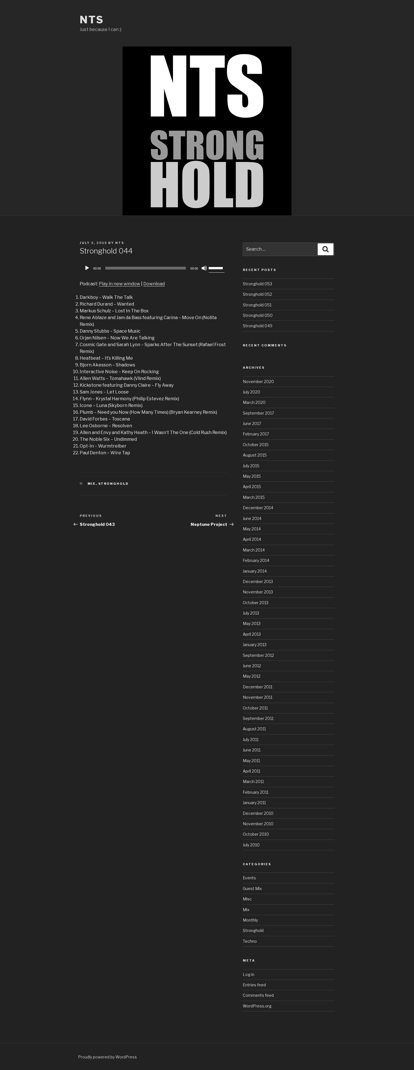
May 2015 (252, 476)
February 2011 (255, 792)
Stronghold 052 (257, 294)
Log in (248, 974)
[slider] (216, 268)
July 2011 (251, 739)
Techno (250, 941)
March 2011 (253, 781)
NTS (92, 20)
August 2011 (254, 728)
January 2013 (254, 644)
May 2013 (252, 623)
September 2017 (258, 413)
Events (249, 877)
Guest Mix (252, 888)
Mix (92, 484)
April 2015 (252, 486)
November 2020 (258, 381)
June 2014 (252, 518)
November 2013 (258, 591)
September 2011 (258, 718)
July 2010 (251, 844)
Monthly (250, 920)
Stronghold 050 (258, 315)
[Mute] (204, 268)
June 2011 (252, 750)
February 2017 (256, 433)
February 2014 (256, 560)
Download (154, 283)
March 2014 (254, 550)
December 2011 (257, 686)
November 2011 (257, 697)
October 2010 (256, 834)
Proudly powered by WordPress (107, 1057)
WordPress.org (257, 1006)
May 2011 (251, 760)
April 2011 (251, 771)
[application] (153, 268)
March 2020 (254, 402)
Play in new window (119, 283)
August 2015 (255, 455)
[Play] (87, 268)
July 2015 (251, 465)
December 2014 (258, 507)
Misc (247, 899)
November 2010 (258, 823)
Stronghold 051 (257, 304)
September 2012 (258, 655)
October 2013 (255, 602)
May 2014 (252, 528)
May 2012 (252, 676)
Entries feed (254, 984)
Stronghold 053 (257, 283)
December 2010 (258, 813)
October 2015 (256, 444)
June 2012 (252, 665)
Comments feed (258, 995)
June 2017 (252, 423)
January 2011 (254, 802)
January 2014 (255, 571)
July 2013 (251, 613)
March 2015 (254, 497)
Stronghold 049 (257, 325)
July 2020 (251, 392)
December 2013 (258, 581)
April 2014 (252, 539)
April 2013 (252, 634)
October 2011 (255, 708)
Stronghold (113, 484)
